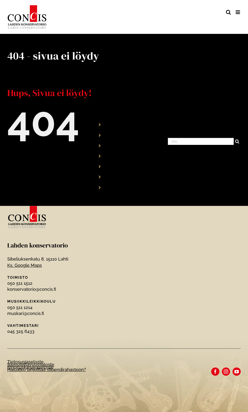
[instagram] (226, 371)
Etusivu (113, 124)
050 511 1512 (19, 283)
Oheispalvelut (120, 166)
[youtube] (236, 371)
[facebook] (215, 371)
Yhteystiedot (119, 187)
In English (116, 176)
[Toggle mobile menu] (238, 12)
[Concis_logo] (27, 207)
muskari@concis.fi (25, 313)
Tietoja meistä (120, 155)
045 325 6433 (20, 331)
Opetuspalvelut (122, 134)
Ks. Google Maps (24, 265)
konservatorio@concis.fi (31, 289)
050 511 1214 (19, 307)
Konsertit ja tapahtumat (130, 145)
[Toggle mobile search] (228, 12)
